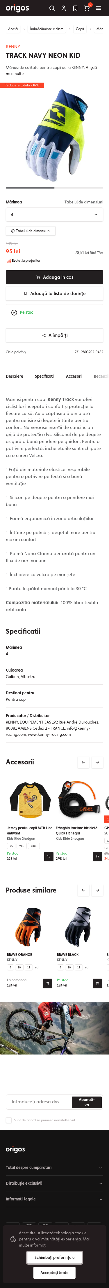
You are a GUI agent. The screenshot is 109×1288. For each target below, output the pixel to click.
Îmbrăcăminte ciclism (46, 29)
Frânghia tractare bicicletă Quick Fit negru (76, 830)
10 (19, 967)
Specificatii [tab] (44, 376)
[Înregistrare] (63, 8)
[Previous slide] (83, 762)
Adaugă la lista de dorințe (58, 293)
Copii (80, 29)
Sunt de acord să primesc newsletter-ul (44, 1120)
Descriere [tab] (14, 376)
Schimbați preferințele (55, 1257)
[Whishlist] (75, 8)
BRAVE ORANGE (19, 955)
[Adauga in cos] (48, 856)
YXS (21, 845)
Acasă (13, 29)
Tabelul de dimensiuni (33, 231)
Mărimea (14, 202)
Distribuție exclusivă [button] (24, 1183)
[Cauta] (52, 8)
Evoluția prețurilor (25, 261)
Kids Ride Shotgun (21, 838)
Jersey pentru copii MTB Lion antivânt (30, 830)
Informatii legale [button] (21, 1199)
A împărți (58, 335)
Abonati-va (87, 1102)
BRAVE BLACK (68, 955)
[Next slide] (97, 762)
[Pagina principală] (15, 1149)
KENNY (13, 46)
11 (28, 967)
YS (11, 845)
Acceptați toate (54, 1272)
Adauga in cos (58, 277)
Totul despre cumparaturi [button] (28, 1167)
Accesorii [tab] (74, 376)
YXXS (34, 845)
